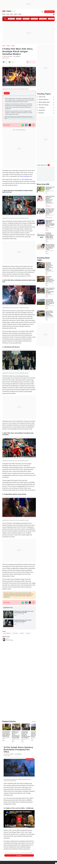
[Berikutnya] (36, 742)
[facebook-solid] (26, 128)
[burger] (54, 14)
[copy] (33, 128)
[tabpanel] (19, 110)
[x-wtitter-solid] (30, 128)
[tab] (7, 94)
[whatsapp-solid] (23, 128)
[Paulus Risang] (4, 665)
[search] (42, 12)
